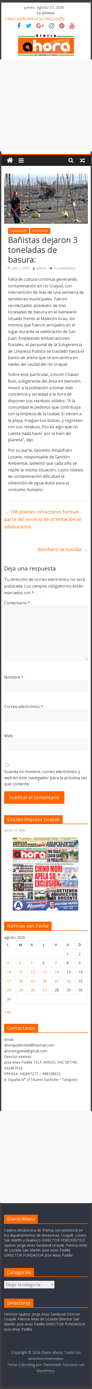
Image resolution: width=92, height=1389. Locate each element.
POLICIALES (18, 231)
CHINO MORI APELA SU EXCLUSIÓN (34, 18)
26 (33, 990)
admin (42, 268)
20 (45, 981)
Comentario (17, 603)
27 (45, 990)
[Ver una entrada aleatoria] (82, 160)
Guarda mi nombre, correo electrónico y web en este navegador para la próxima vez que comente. (45, 778)
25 (21, 990)
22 (69, 981)
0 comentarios (64, 268)
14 (57, 971)
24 (9, 990)
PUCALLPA (40, 231)
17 (9, 981)
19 (33, 981)
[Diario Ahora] (10, 160)
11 (21, 971)
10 (9, 971)
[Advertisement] (46, 105)
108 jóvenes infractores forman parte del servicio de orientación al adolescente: (42, 519)
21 (57, 981)
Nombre (14, 677)
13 (45, 971)
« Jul (7, 1011)
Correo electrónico (23, 706)
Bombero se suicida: (63, 549)
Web (8, 736)
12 (33, 971)
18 (21, 981)
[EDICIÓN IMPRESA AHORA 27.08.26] (46, 909)
